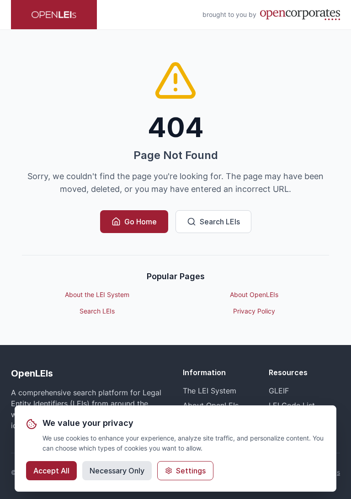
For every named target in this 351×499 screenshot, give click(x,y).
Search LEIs (220, 221)
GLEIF (279, 390)
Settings (191, 470)
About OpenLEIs (254, 294)
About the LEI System (97, 294)
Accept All (51, 470)
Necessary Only (117, 470)
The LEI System (209, 390)
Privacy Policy (254, 311)
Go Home (140, 221)
